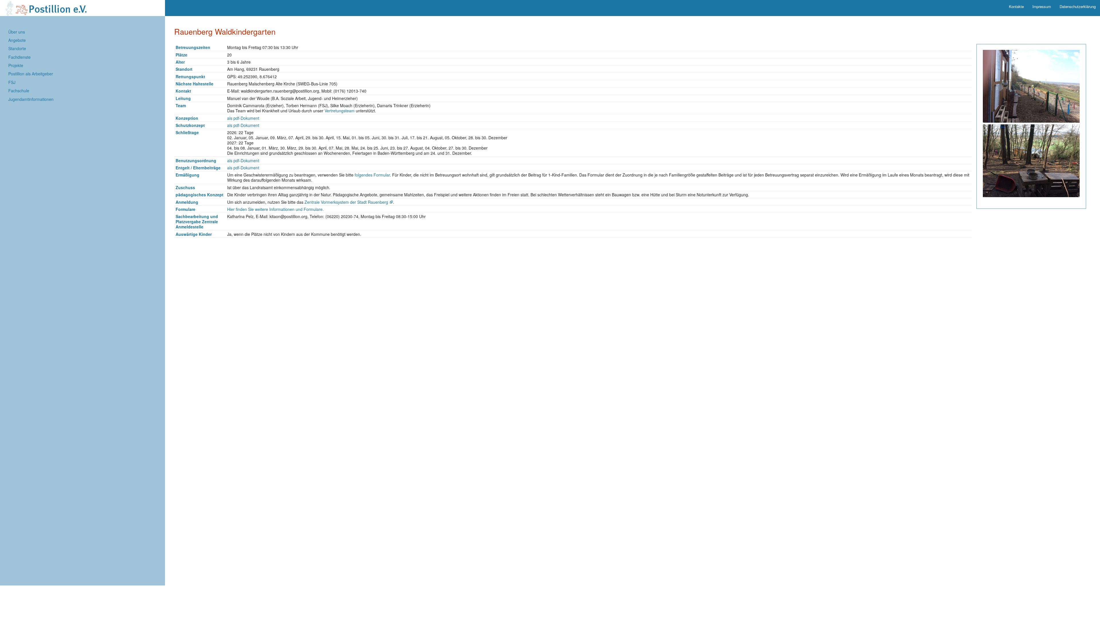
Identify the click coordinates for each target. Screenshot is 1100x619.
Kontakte (1016, 6)
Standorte (17, 48)
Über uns (16, 32)
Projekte (15, 65)
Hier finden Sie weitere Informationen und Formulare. (275, 209)
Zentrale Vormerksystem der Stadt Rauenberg (346, 202)
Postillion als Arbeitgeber (30, 74)
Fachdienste (19, 57)
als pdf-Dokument (243, 118)
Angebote (17, 40)
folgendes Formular (372, 175)
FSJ (11, 82)
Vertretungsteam (340, 110)
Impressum (1041, 6)
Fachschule (18, 90)
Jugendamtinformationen (31, 99)
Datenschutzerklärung (1078, 6)
